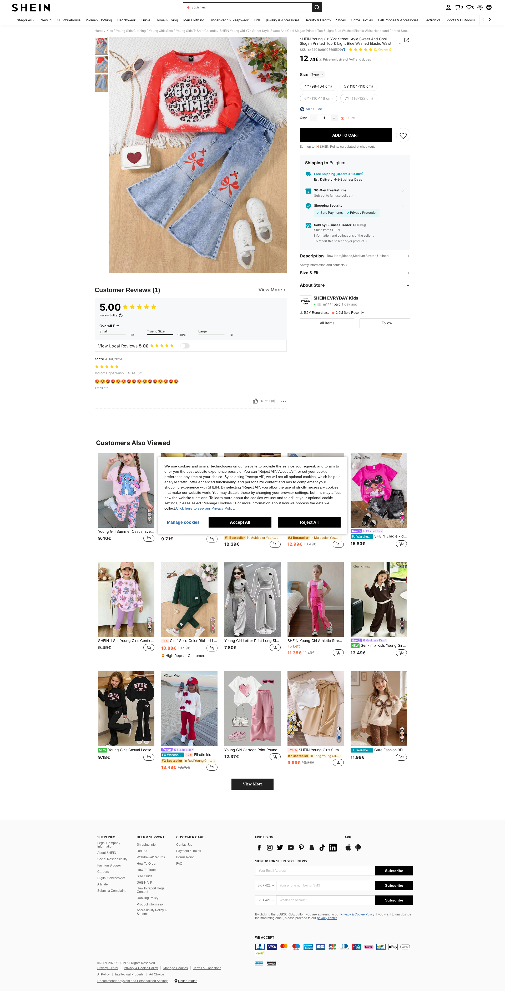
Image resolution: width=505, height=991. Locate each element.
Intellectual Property (129, 974)
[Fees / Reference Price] (320, 60)
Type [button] (315, 75)
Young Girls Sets (161, 31)
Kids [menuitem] (257, 20)
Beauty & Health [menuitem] (318, 20)
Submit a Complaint (111, 891)
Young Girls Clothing (131, 31)
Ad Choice (156, 974)
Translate (101, 388)
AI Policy (103, 974)
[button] (480, 7)
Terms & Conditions (207, 968)
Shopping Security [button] (328, 206)
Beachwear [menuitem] (126, 20)
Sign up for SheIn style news (281, 861)
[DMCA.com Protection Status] (271, 963)
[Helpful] (255, 401)
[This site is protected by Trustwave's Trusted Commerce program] (259, 963)
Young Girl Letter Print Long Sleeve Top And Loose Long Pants (252, 641)
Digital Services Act (111, 878)
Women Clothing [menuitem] (99, 20)
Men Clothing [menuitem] (193, 20)
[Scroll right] (490, 20)
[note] (184, 655)
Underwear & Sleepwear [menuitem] (229, 20)
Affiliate (102, 884)
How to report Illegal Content (151, 890)
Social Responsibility (112, 859)
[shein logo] (31, 7)
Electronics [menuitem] (431, 20)
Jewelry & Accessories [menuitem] (282, 20)
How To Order (146, 863)
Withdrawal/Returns (151, 857)
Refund (142, 851)
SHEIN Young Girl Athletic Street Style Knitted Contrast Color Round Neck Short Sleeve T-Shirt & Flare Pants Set (315, 641)
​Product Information (151, 904)
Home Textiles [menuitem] (362, 20)
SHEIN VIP (144, 882)
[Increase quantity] (334, 118)
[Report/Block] (283, 401)
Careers (103, 872)
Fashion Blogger (109, 865)
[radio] (318, 86)
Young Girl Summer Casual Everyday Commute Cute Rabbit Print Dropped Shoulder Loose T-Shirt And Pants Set (126, 531)
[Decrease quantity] (314, 118)
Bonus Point (185, 857)
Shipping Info (146, 844)
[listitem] (126, 503)
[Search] (317, 7)
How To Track (146, 870)
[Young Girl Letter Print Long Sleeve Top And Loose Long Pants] (252, 599)
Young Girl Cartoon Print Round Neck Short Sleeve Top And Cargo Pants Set (252, 750)
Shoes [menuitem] (341, 20)
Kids (110, 31)
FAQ (179, 863)
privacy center (327, 918)
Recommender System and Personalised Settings (132, 981)
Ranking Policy (147, 898)
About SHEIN (106, 853)
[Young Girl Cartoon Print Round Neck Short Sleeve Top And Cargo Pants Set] (252, 708)
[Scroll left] (483, 20)
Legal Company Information (108, 845)
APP (348, 837)
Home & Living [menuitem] (166, 20)
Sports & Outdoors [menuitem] (460, 20)
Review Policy (108, 315)
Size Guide (145, 876)
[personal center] (448, 7)
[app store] (348, 850)
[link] (458, 7)
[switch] (185, 345)
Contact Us (184, 844)
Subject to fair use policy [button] (332, 195)
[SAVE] (403, 135)
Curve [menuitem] (145, 20)
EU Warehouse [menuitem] (68, 20)
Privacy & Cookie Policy (357, 914)
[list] (297, 847)
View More (252, 784)
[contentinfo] (334, 950)
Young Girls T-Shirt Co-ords (196, 31)
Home (99, 31)
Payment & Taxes (188, 851)
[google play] (358, 850)
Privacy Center (107, 968)
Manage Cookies (175, 968)
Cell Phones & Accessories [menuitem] (398, 20)
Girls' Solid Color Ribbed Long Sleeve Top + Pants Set (190, 641)
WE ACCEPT (264, 937)
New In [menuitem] (46, 20)
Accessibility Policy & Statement (152, 912)
